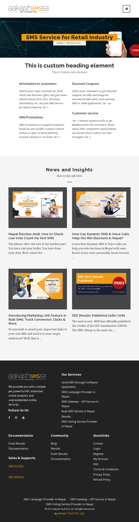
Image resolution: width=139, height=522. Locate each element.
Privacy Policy (101, 474)
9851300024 (16, 477)
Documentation (18, 448)
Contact (98, 443)
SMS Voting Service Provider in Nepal (69, 504)
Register (98, 454)
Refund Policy (101, 479)
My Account (100, 459)
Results (66, 416)
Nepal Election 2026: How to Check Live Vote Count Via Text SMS (35, 236)
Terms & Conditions (105, 469)
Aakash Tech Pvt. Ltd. (71, 513)
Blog (54, 443)
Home (60, 43)
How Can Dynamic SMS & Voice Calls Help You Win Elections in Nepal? (100, 236)
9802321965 (16, 466)
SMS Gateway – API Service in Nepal (92, 499)
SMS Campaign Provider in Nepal (45, 499)
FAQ (95, 464)
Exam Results (16, 443)
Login (97, 448)
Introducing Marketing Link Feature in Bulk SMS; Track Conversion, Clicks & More (37, 319)
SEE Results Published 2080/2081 (98, 315)
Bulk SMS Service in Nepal (78, 411)
